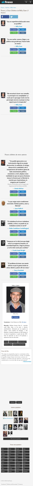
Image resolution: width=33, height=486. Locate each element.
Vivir (17, 460)
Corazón (18, 463)
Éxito (10, 449)
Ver (9, 463)
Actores (6, 341)
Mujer (2, 460)
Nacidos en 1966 (8, 344)
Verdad (3, 457)
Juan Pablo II (19, 208)
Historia (17, 468)
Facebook (3, 484)
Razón (10, 471)
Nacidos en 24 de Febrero (19, 344)
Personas (25, 460)
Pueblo (17, 471)
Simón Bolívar (19, 188)
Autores (7, 7)
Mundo (17, 449)
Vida (2, 449)
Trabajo (10, 468)
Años (24, 465)
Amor (2, 451)
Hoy (24, 468)
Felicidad (18, 465)
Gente (17, 454)
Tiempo (3, 454)
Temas (19, 402)
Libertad (11, 460)
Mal (2, 465)
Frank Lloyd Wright (19, 250)
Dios (10, 454)
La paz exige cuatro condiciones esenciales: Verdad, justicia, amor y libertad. (18, 204)
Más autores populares (16, 438)
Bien (24, 451)
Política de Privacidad (12, 484)
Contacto (20, 484)
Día (9, 457)
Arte (10, 465)
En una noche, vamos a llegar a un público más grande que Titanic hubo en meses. (18, 41)
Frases (2, 7)
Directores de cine (13, 341)
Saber (24, 463)
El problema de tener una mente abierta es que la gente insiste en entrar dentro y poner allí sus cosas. (18, 265)
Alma (2, 468)
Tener (24, 454)
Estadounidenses (22, 341)
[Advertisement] (16, 73)
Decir (2, 463)
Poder (24, 457)
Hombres (18, 451)
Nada (24, 449)
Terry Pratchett (19, 270)
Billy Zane (13, 7)
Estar (17, 457)
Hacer (10, 451)
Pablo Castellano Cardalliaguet (19, 228)
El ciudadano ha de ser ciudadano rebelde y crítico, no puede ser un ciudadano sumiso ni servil (18, 223)
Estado (3, 471)
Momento (25, 471)
